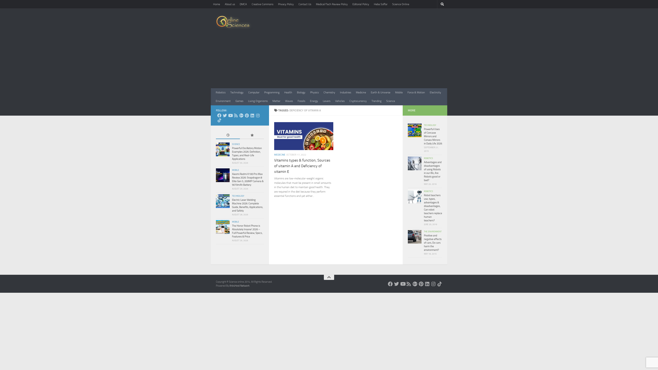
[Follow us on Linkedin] (252, 115)
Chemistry (329, 92)
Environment (223, 101)
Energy (314, 101)
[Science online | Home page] (234, 22)
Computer (253, 92)
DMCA (243, 4)
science (236, 144)
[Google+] (241, 115)
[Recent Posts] (228, 135)
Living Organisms (258, 101)
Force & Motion (416, 92)
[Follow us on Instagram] (258, 115)
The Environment (433, 231)
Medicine (361, 92)
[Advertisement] (329, 63)
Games (239, 101)
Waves (289, 101)
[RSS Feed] (236, 115)
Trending (376, 101)
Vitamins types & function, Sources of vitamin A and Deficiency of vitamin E (302, 166)
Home (216, 4)
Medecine (279, 154)
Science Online (400, 4)
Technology (236, 92)
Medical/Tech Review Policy (332, 4)
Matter (276, 101)
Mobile (399, 92)
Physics (314, 92)
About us (230, 4)
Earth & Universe (380, 92)
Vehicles (340, 101)
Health (288, 92)
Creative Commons (262, 4)
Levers (326, 101)
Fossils (301, 101)
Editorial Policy (360, 4)
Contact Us (304, 4)
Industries (345, 92)
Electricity (435, 92)
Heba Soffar (380, 4)
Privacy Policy (286, 4)
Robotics (221, 92)
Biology (301, 92)
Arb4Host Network (239, 285)
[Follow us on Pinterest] (247, 115)
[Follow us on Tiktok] (219, 120)
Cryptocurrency (358, 101)
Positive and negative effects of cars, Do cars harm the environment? (433, 242)
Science (390, 101)
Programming (271, 92)
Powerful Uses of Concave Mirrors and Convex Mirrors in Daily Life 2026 (433, 136)
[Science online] (219, 115)
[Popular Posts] (252, 135)
